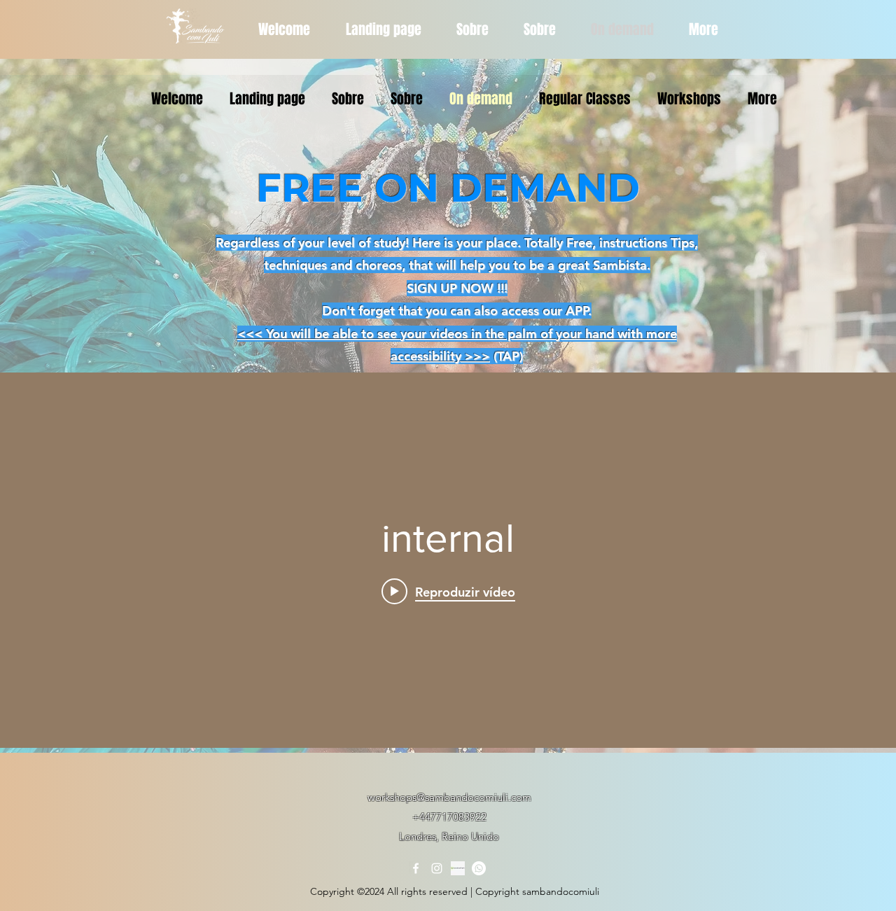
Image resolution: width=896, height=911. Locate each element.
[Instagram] (437, 868)
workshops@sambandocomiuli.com (449, 797)
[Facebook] (416, 868)
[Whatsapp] (479, 868)
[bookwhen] (458, 868)
